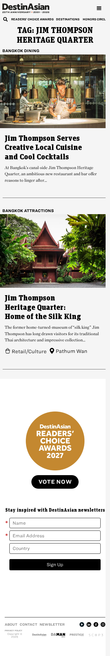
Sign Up (55, 564)
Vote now (55, 482)
